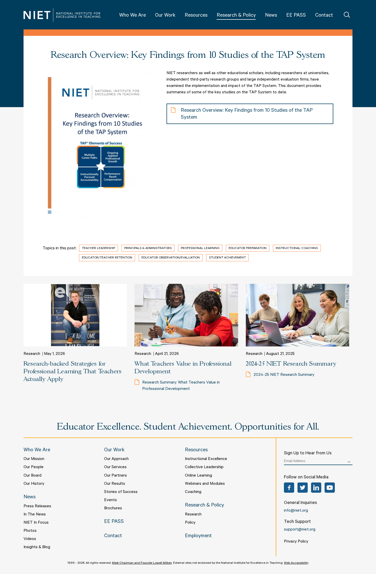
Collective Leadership (204, 467)
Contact (324, 16)
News (271, 16)
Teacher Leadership (98, 248)
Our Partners (115, 476)
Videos (30, 539)
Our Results (114, 484)
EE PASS (296, 16)
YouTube (330, 487)
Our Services (115, 467)
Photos (30, 531)
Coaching (193, 492)
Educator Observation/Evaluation (170, 258)
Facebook (289, 487)
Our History (34, 484)
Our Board (32, 476)
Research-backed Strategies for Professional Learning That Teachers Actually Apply (72, 371)
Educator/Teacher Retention (107, 258)
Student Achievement (227, 258)
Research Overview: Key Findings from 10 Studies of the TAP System (247, 114)
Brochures (113, 508)
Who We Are (132, 16)
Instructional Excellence (206, 459)
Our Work (165, 16)
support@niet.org (299, 529)
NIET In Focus (36, 523)
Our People (33, 467)
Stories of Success (121, 492)
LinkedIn (316, 487)
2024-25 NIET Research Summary (291, 364)
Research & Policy (236, 16)
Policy (190, 523)
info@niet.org (296, 511)
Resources (196, 16)
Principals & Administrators (148, 248)
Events (110, 500)
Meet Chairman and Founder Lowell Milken (142, 563)
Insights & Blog (37, 547)
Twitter (302, 487)
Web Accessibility (296, 563)
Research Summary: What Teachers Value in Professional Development (181, 385)
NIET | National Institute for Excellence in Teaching (62, 15)
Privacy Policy (296, 541)
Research (193, 514)
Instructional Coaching (297, 248)
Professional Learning (200, 248)
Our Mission (34, 459)
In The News (35, 514)
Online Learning (198, 476)
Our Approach (116, 459)
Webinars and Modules (205, 484)
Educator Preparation (248, 248)
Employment (198, 536)
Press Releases (37, 506)
